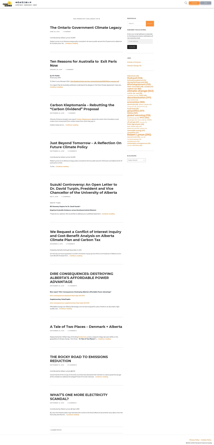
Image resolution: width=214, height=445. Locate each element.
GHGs (132, 113)
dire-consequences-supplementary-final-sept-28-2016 (69, 303)
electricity (132, 104)
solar (143, 137)
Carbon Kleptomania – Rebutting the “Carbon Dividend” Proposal (82, 107)
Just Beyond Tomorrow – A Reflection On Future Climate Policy (85, 145)
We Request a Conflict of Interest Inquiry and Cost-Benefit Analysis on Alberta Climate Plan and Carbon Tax (85, 236)
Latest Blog (19, 5)
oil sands (143, 122)
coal (139, 93)
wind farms (137, 145)
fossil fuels (133, 109)
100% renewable (135, 86)
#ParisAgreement (139, 84)
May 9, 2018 (54, 196)
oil (149, 120)
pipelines (143, 128)
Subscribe (132, 47)
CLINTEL (131, 93)
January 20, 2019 (56, 69)
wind (129, 145)
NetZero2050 (142, 120)
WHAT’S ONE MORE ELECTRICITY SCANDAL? (79, 397)
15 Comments (72, 365)
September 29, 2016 (57, 285)
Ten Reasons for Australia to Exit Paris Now (83, 63)
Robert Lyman (139, 135)
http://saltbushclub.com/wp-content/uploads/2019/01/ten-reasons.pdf (94, 81)
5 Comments (70, 243)
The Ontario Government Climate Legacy (85, 28)
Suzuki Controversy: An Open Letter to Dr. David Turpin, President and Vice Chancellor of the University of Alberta (83, 188)
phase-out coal (133, 128)
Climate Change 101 (134, 65)
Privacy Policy (194, 440)
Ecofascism (82, 337)
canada (148, 86)
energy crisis (131, 106)
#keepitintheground (137, 82)
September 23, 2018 (57, 151)
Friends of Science (134, 62)
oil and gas (133, 122)
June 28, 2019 (55, 31)
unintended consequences (138, 143)
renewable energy (136, 130)
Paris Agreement (135, 124)
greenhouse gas (133, 117)
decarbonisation (139, 98)
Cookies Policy (206, 440)
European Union (142, 106)
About (35, 5)
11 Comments (72, 285)
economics (136, 102)
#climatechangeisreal (136, 80)
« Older (56, 430)
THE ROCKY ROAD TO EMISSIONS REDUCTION (79, 359)
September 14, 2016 (57, 403)
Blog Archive (131, 156)
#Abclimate (133, 76)
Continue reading (71, 43)
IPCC (144, 118)
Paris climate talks (134, 126)
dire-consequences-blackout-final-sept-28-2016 (67, 295)
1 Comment (67, 31)
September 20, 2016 (57, 330)
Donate (194, 3)
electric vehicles (145, 104)
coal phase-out (132, 95)
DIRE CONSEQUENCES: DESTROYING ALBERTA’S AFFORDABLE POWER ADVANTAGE (81, 278)
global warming (139, 115)
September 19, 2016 (57, 365)
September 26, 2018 (57, 113)
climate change (140, 91)
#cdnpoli (135, 78)
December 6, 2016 (56, 243)
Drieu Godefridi (132, 100)
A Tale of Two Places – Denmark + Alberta (86, 327)
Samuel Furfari (133, 137)
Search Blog (28, 5)
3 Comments (72, 330)
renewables (133, 132)
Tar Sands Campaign (134, 139)
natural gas (132, 120)
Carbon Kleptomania (83, 119)
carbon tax (134, 89)
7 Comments (66, 196)
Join (205, 3)
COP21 (143, 95)
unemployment (133, 141)
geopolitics (135, 111)
